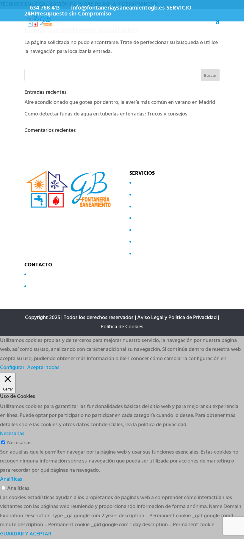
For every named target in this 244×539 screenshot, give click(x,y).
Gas (138, 229)
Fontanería (146, 241)
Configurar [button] (12, 367)
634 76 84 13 (42, 274)
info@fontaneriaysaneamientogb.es (70, 286)
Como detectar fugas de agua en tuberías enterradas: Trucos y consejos (105, 114)
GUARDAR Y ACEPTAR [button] (25, 534)
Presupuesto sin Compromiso (73, 14)
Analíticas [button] (11, 479)
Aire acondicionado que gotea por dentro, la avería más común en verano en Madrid (119, 102)
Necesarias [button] (12, 433)
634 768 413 (45, 8)
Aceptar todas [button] (43, 367)
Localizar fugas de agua (160, 182)
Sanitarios (145, 194)
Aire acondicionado (155, 206)
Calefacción (147, 218)
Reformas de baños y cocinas (166, 253)
